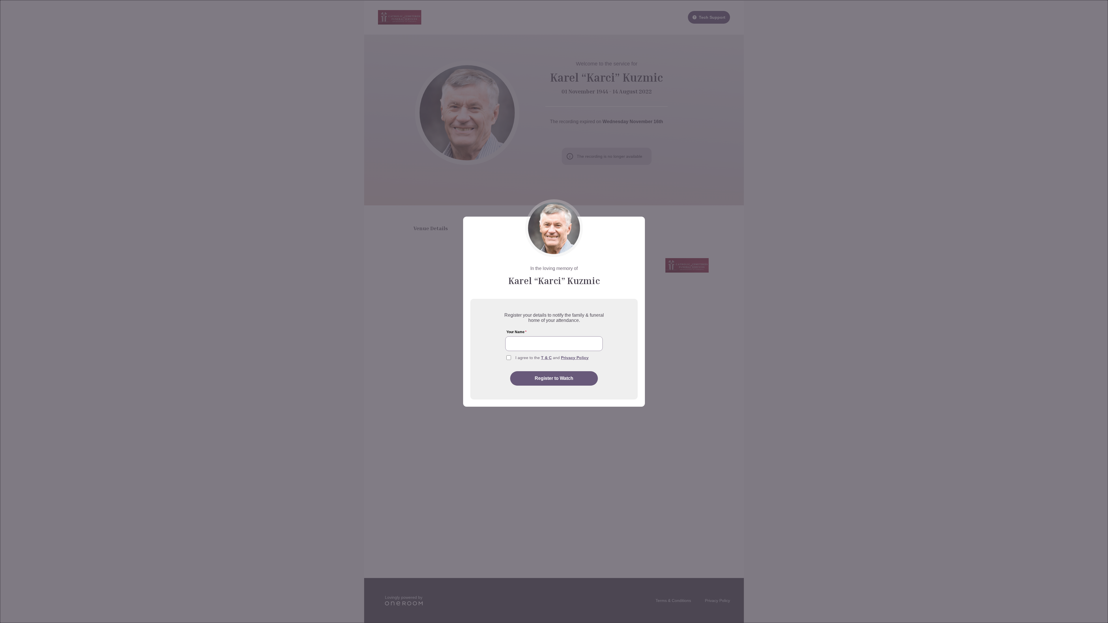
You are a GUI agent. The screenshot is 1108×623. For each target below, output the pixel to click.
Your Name (516, 332)
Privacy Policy (575, 357)
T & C (546, 357)
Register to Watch (554, 378)
